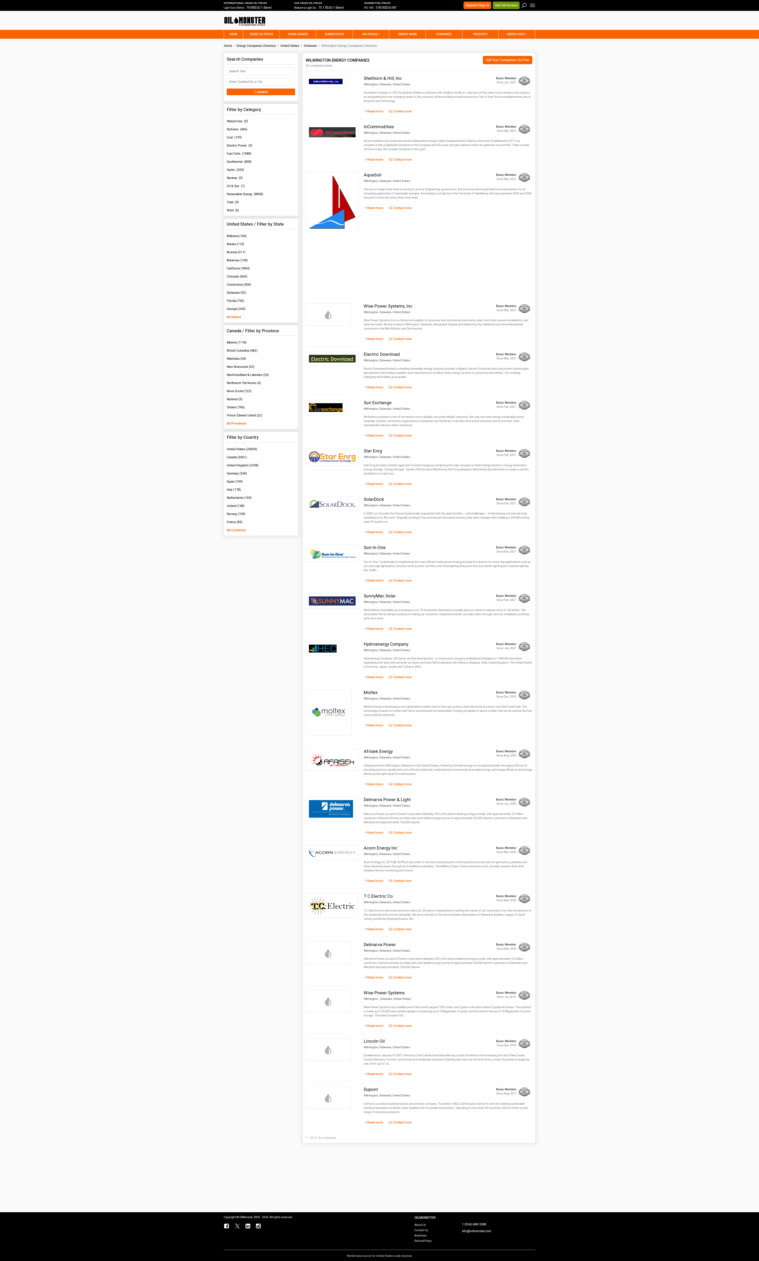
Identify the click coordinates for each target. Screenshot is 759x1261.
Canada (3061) (237, 457)
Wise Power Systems (384, 992)
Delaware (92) (236, 293)
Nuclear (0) (235, 178)
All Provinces (237, 423)
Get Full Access (506, 5)
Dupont (371, 1089)
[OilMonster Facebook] (226, 1226)
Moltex (371, 692)
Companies (444, 34)
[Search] (524, 5)
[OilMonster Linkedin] (248, 1226)
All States (234, 317)
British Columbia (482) (242, 350)
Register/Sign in (477, 5)
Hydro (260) (235, 170)
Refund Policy (423, 1240)
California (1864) (238, 268)
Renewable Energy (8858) (245, 194)
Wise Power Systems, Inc (388, 306)
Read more (375, 111)
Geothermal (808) (239, 162)
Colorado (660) (237, 276)
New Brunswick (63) (240, 367)
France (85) (234, 522)
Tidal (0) (233, 202)
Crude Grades (298, 34)
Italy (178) (234, 490)
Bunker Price (334, 34)
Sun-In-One (375, 547)
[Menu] (532, 4)
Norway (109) (236, 514)
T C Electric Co (378, 896)
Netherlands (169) (239, 498)
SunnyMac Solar (380, 595)
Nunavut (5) (234, 399)
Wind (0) (233, 210)
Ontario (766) (236, 407)
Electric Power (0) (239, 145)
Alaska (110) (235, 244)
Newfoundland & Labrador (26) (248, 375)
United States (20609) (242, 449)
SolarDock (374, 499)
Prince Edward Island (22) (244, 415)
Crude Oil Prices (261, 34)
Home (236, 34)
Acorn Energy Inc (380, 848)
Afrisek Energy (378, 751)
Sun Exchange (378, 402)
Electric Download (382, 354)
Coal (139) (234, 137)
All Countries (236, 530)
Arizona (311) (236, 252)
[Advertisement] (486, 23)
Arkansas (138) (237, 260)
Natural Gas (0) (237, 121)
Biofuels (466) (237, 129)
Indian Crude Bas (234, 8)
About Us (420, 1224)
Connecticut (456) (239, 284)
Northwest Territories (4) (244, 383)
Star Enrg (373, 450)
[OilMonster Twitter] (237, 1226)
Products (480, 34)
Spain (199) (235, 481)
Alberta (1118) (236, 342)
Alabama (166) (237, 236)
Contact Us (421, 1230)
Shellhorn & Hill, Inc (383, 78)
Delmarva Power (380, 944)
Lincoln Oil (374, 1041)
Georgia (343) (236, 309)
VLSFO (368, 8)
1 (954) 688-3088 (474, 1224)
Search (262, 92)
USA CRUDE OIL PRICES (308, 3)
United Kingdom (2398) (243, 465)
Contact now (402, 111)
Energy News (407, 34)
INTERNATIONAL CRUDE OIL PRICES (245, 3)
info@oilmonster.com (476, 1231)
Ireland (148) (235, 506)
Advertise (420, 1235)
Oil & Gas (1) (236, 186)
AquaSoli (372, 174)
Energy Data (516, 34)
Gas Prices (370, 34)
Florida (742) (235, 301)
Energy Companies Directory (256, 46)
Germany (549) (237, 473)
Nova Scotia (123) (239, 391)
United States (289, 46)
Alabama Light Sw (305, 8)
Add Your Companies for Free (507, 60)
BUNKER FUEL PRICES (377, 3)
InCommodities (379, 126)
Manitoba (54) (236, 359)
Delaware (310, 46)
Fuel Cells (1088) (239, 153)
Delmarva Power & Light (387, 799)
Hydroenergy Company (386, 644)
